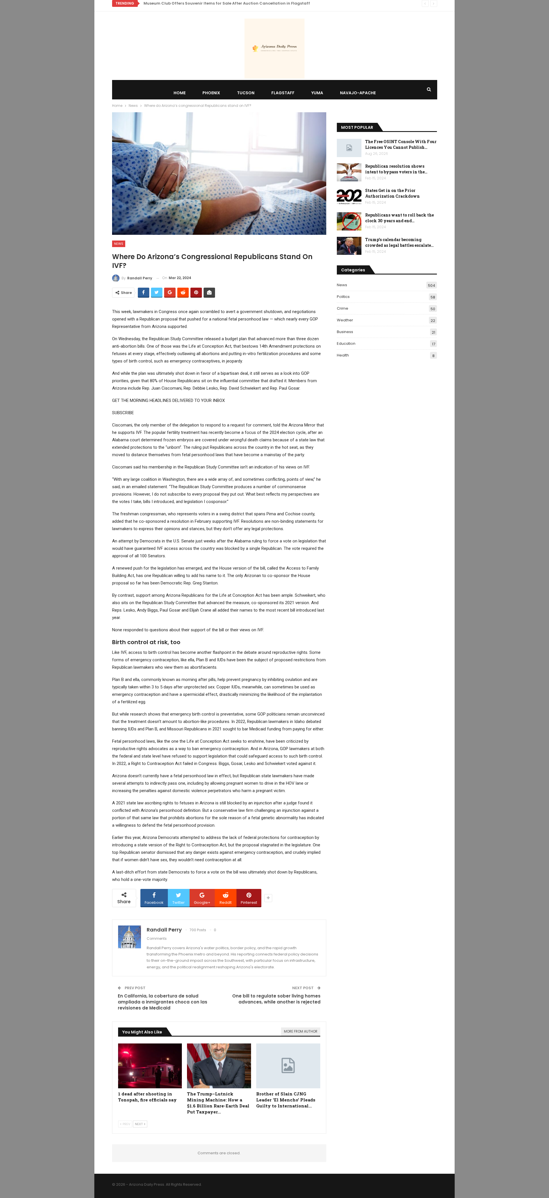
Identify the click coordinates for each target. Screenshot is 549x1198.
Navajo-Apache (358, 93)
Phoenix (211, 93)
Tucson (245, 93)
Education (346, 343)
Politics (343, 296)
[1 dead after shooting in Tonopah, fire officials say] (150, 1065)
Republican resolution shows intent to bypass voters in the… (396, 169)
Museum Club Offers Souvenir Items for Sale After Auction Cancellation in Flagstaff (227, 3)
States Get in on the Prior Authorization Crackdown (392, 193)
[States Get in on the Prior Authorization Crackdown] (349, 197)
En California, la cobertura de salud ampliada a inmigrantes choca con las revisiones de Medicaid (162, 1002)
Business (345, 331)
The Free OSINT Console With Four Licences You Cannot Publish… (401, 144)
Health (343, 355)
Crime (342, 308)
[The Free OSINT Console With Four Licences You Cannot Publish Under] (349, 148)
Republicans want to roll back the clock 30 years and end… (399, 217)
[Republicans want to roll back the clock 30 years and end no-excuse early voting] (349, 221)
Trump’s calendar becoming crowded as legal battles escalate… (399, 242)
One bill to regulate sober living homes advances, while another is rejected (276, 999)
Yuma (317, 93)
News (118, 243)
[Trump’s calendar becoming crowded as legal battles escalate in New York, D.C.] (349, 246)
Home (180, 93)
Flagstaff (283, 93)
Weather (345, 320)
